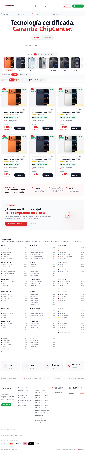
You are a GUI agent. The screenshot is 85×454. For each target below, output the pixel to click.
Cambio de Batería (22, 393)
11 (55, 54)
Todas (14, 74)
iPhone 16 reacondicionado (42, 395)
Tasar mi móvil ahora (15, 224)
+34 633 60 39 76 (58, 392)
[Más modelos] (82, 63)
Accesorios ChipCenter (40, 420)
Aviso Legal (57, 449)
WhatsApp (79, 6)
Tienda (39, 6)
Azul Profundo (34, 80)
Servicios (28, 6)
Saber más (33, 223)
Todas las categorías (40, 390)
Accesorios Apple (39, 418)
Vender (48, 6)
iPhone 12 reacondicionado (42, 405)
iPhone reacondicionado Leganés (8, 433)
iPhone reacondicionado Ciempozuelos (57, 433)
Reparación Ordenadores (24, 400)
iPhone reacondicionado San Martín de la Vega (11, 435)
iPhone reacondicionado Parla (52, 432)
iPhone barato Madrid (40, 413)
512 (27, 74)
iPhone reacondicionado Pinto (38, 432)
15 (41, 54)
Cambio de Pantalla (23, 390)
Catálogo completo (40, 388)
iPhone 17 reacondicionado (42, 393)
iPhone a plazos (39, 415)
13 (48, 54)
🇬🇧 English (81, 449)
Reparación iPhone (23, 395)
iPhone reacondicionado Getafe (23, 432)
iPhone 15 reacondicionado (42, 398)
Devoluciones (73, 449)
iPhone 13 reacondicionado (42, 403)
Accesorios (48, 37)
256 (21, 74)
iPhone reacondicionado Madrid (8, 432)
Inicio (21, 6)
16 (38, 54)
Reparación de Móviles (23, 388)
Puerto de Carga (22, 403)
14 (45, 54)
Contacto (56, 6)
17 (35, 54)
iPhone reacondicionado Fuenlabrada (69, 432)
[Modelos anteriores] (2, 63)
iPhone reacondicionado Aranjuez (40, 433)
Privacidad (65, 449)
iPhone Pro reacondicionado (42, 410)
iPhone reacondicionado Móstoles (24, 433)
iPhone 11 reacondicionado (42, 408)
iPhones (36, 37)
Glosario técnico (39, 423)
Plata (44, 80)
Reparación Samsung (23, 398)
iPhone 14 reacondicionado (42, 400)
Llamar (68, 6)
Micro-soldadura (22, 405)
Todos (11, 80)
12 (51, 54)
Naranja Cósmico (22, 80)
